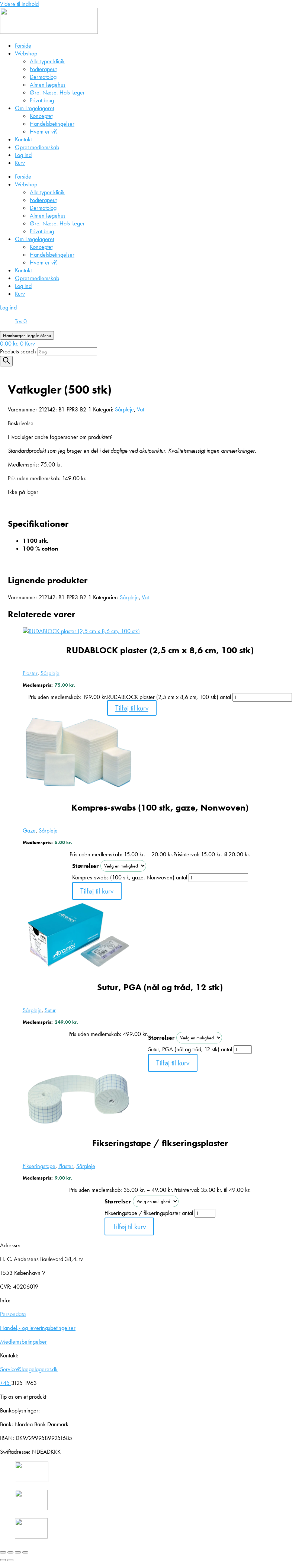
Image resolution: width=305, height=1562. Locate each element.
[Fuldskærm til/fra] (10, 1552)
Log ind (23, 155)
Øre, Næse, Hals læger (57, 92)
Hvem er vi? (44, 131)
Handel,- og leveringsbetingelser (38, 1328)
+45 (5, 1383)
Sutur (50, 1010)
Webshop (26, 53)
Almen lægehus (47, 85)
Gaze (29, 830)
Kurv (20, 163)
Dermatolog (43, 77)
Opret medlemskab (37, 147)
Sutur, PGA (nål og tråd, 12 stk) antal (190, 1049)
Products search (19, 351)
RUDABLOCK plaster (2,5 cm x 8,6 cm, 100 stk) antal (169, 697)
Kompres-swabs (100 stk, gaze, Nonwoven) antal (129, 877)
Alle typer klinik (47, 61)
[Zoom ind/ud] (3, 1552)
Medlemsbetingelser (23, 1341)
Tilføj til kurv (131, 708)
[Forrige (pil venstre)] (3, 1560)
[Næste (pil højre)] (10, 1560)
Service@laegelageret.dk (29, 1369)
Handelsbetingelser (52, 124)
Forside (23, 45)
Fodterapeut (43, 69)
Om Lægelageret (34, 108)
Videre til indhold (19, 4)
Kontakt (23, 139)
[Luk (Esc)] (25, 1552)
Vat (140, 409)
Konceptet (41, 116)
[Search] (6, 361)
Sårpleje (124, 409)
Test (19, 321)
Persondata (13, 1314)
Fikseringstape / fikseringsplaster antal (149, 1213)
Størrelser (85, 866)
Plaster (30, 673)
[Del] (18, 1552)
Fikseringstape (39, 1166)
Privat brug (42, 100)
